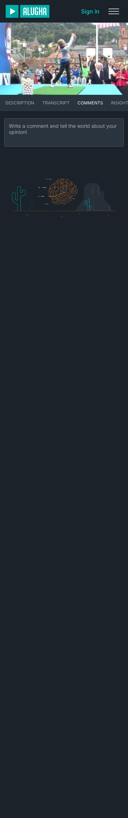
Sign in (90, 11)
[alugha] (27, 11)
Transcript (56, 102)
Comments (90, 102)
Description (19, 102)
